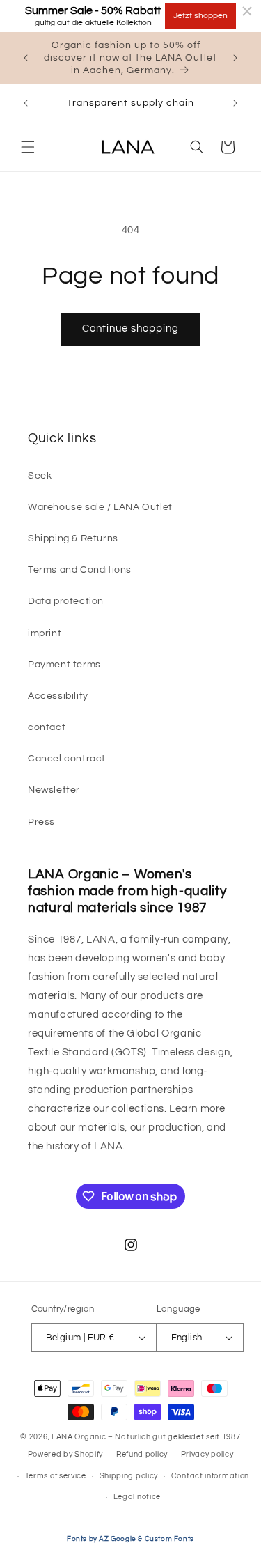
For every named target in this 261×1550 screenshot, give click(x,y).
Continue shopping (130, 328)
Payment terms (64, 664)
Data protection (66, 601)
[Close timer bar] (247, 11)
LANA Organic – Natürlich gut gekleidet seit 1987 (146, 1437)
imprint (44, 633)
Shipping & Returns (73, 538)
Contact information (210, 1476)
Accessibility (58, 696)
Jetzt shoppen (200, 15)
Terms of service (55, 1476)
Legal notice (137, 1497)
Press (41, 822)
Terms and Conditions (80, 570)
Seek (40, 476)
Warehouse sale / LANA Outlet (100, 507)
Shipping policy (129, 1476)
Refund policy (142, 1454)
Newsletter (54, 790)
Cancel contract (67, 759)
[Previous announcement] (25, 57)
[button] (28, 147)
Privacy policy (207, 1454)
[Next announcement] (235, 57)
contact (46, 727)
